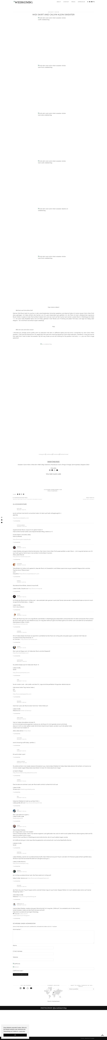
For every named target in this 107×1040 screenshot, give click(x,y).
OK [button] (15, 1035)
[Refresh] (16, 967)
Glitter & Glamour (26, 710)
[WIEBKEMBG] (26, 2)
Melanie (19, 885)
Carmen (19, 631)
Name (15, 945)
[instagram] (20, 988)
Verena (19, 870)
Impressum (81, 1)
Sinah (18, 825)
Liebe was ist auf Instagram (21, 915)
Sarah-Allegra (21, 761)
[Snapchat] (54, 470)
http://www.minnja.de (35, 588)
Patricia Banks (21, 525)
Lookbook (49, 454)
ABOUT (59, 1)
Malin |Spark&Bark (18, 607)
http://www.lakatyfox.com (21, 518)
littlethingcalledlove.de (27, 789)
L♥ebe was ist (20, 903)
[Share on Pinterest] (24, 494)
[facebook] (24, 988)
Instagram (42, 454)
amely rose (20, 717)
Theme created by (87, 1038)
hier (14, 318)
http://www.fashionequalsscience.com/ (25, 772)
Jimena (19, 779)
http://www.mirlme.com (20, 624)
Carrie (18, 646)
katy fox (19, 508)
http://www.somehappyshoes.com (38, 878)
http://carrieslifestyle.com (21, 653)
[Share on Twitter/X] (22, 494)
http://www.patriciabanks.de (22, 539)
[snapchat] (27, 988)
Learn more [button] (22, 1031)
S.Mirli (18, 614)
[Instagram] (87, 1)
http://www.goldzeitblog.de (27, 896)
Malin (18, 595)
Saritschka (20, 660)
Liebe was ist (24, 913)
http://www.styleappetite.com (22, 694)
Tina (18, 679)
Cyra (18, 749)
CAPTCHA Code (17, 970)
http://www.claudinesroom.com (29, 573)
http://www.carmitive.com (29, 639)
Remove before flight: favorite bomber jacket (27, 498)
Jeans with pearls (88, 498)
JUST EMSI (19, 737)
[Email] (92, 1)
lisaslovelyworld (18, 818)
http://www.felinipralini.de (34, 803)
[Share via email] (18, 494)
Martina (19, 852)
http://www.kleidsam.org (20, 863)
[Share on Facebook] (20, 494)
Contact (66, 1)
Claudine (19, 563)
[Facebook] (89, 1)
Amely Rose (27, 730)
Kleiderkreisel (64, 454)
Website (15, 957)
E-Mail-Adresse (17, 951)
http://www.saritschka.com (21, 672)
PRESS (73, 1)
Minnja (19, 580)
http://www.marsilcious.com (21, 556)
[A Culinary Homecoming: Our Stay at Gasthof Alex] (53, 482)
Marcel (19, 546)
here (79, 336)
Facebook (56, 454)
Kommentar (17, 929)
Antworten (17, 520)
